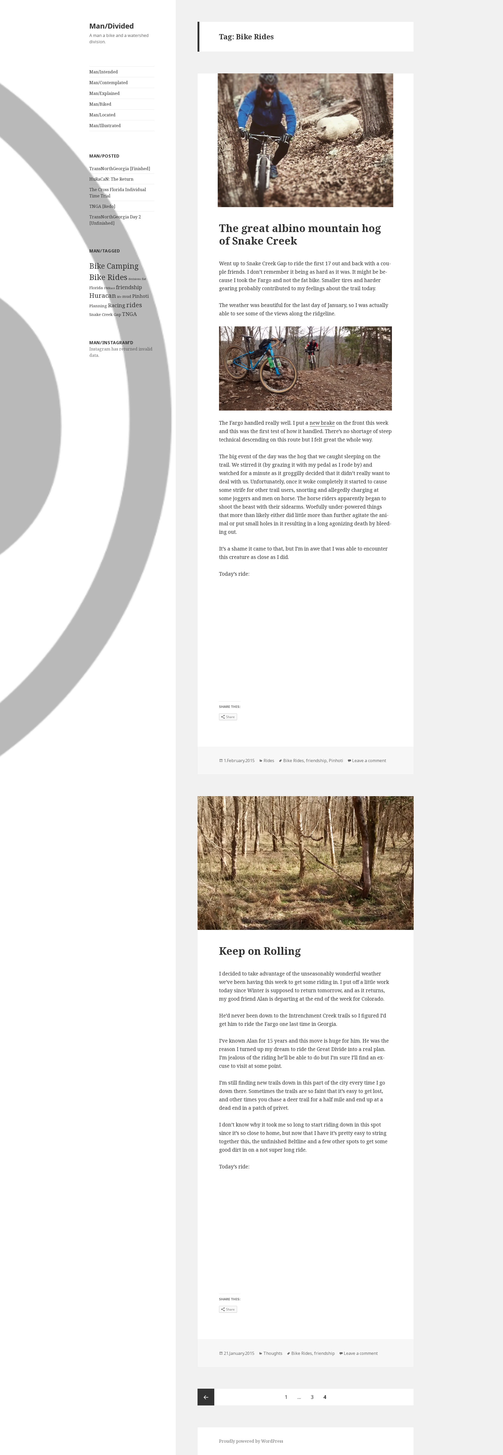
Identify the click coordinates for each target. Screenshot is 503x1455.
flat (144, 279)
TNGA (129, 313)
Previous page (206, 1397)
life (119, 297)
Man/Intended (103, 72)
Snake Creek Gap (105, 314)
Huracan (102, 295)
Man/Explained (104, 93)
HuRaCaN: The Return (111, 179)
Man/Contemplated (108, 82)
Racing (116, 305)
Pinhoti (140, 296)
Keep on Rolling (260, 951)
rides (134, 305)
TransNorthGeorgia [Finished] (119, 168)
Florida (96, 287)
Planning (98, 305)
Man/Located (102, 115)
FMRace (109, 288)
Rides (269, 760)
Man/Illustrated (105, 125)
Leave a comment (369, 760)
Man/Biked (100, 104)
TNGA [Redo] (102, 206)
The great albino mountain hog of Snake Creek (300, 234)
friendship (129, 287)
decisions (134, 279)
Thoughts (272, 1353)
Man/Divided (111, 26)
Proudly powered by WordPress (251, 1441)
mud (126, 296)
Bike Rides (108, 277)
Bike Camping (114, 266)
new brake (322, 422)
